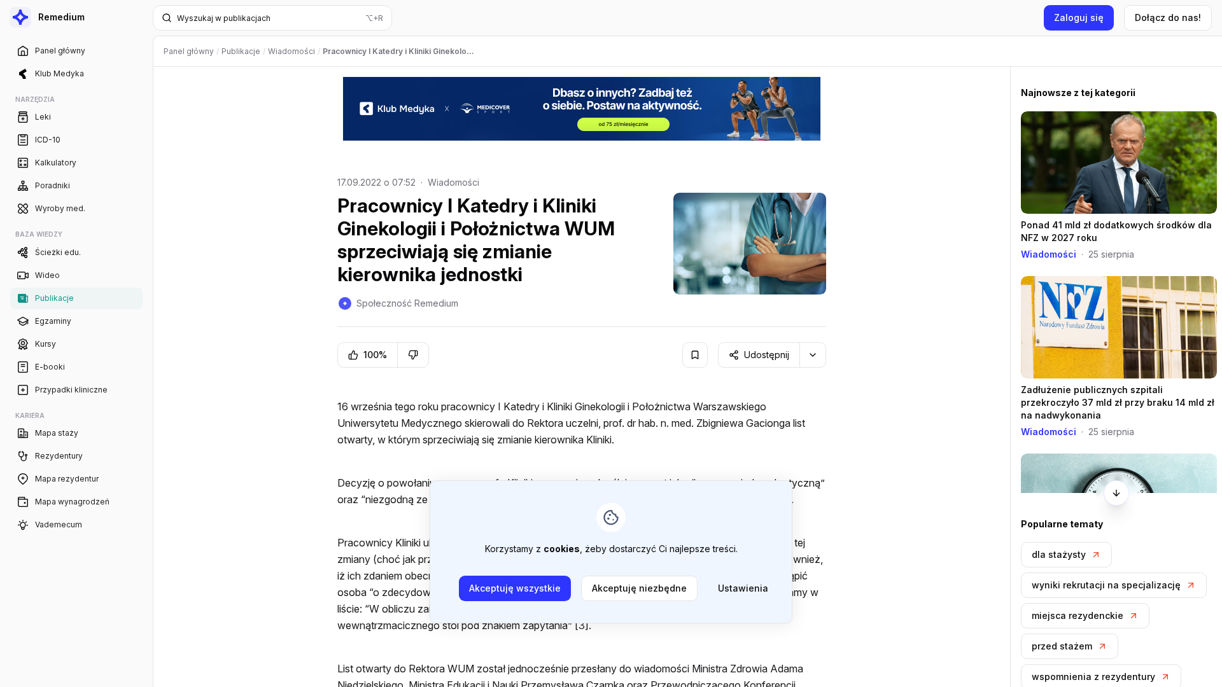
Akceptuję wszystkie (515, 588)
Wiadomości (453, 182)
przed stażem (1062, 646)
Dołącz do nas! (1168, 17)
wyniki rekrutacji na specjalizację (1106, 584)
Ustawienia (743, 588)
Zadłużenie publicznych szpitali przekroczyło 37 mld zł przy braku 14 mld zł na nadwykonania (1117, 402)
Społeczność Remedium (407, 303)
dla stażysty (1059, 554)
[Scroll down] (1116, 493)
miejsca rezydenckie (1077, 615)
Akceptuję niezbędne (639, 588)
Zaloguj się (1079, 17)
